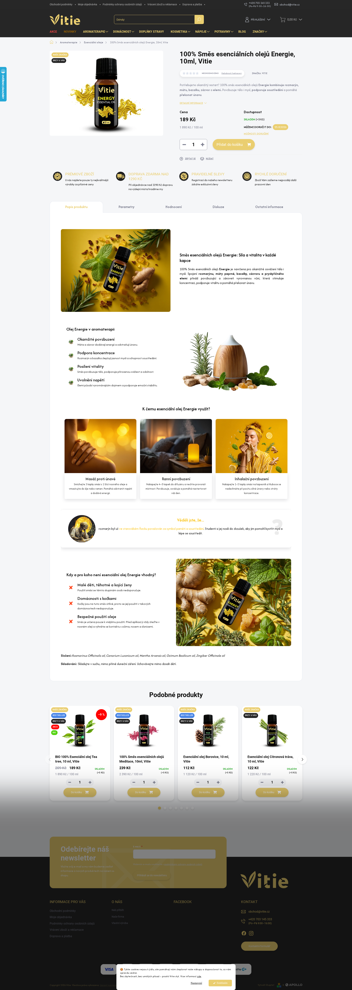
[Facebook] (244, 932)
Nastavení (196, 983)
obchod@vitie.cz (259, 911)
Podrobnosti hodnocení (231, 73)
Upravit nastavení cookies (113, 985)
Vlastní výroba (120, 923)
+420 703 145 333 (260, 921)
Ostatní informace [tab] (269, 206)
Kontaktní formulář (259, 946)
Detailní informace (191, 103)
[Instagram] (251, 932)
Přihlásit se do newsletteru (152, 875)
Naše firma (118, 916)
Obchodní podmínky (61, 4)
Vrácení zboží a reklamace (162, 4)
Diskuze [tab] (218, 206)
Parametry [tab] (127, 206)
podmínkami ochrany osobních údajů (183, 864)
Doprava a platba (192, 4)
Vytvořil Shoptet (266, 985)
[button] (159, 808)
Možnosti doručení (256, 133)
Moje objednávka (87, 4)
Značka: (259, 73)
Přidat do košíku (230, 144)
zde (199, 976)
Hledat (199, 19)
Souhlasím (222, 983)
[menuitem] (55, 31)
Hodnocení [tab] (174, 206)
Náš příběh (118, 910)
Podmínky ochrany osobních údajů (122, 4)
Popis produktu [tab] (76, 206)
